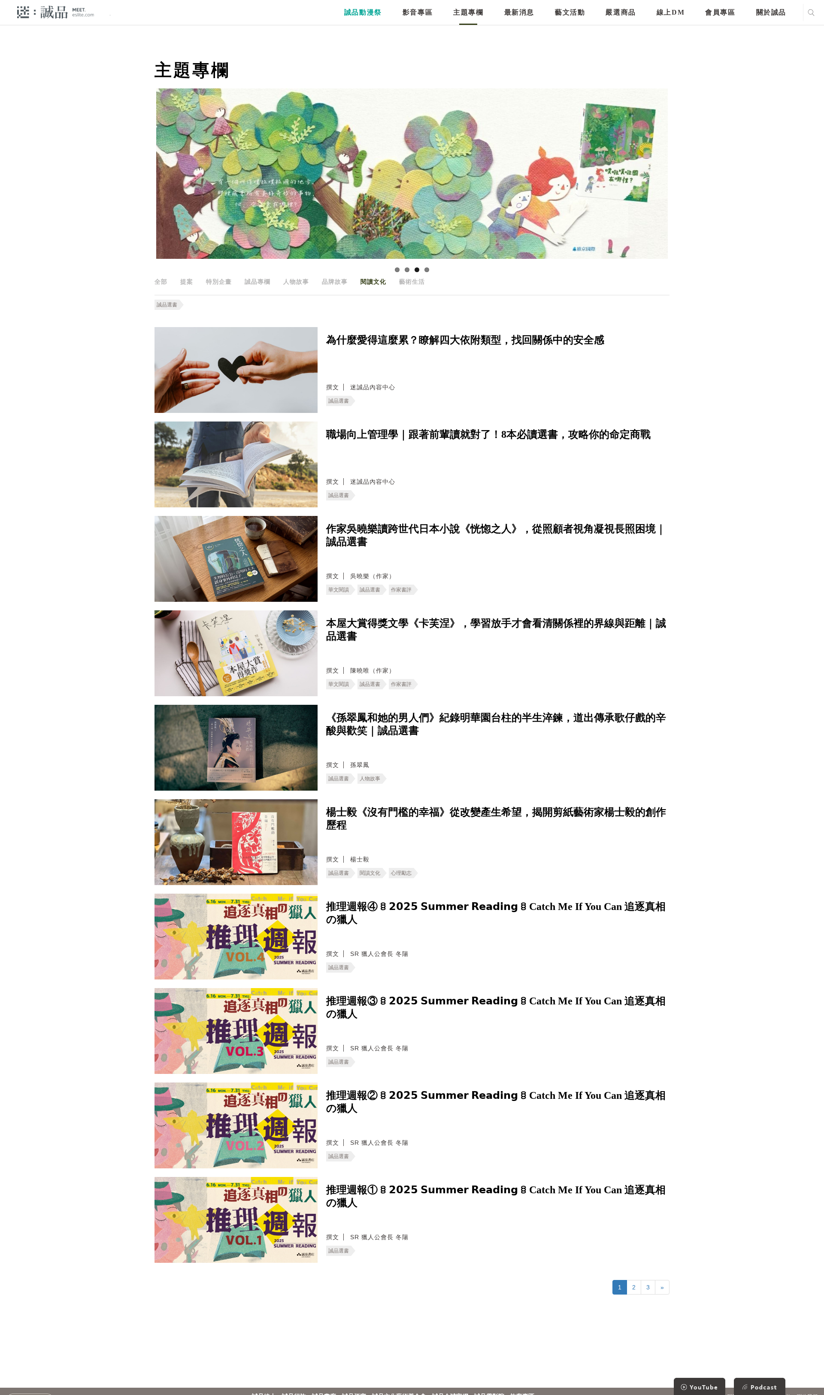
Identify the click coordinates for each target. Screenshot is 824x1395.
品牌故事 (335, 281)
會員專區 (720, 12)
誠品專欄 (257, 281)
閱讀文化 (373, 281)
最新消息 (519, 12)
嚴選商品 (621, 12)
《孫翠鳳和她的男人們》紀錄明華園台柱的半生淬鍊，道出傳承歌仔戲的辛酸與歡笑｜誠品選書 (496, 724)
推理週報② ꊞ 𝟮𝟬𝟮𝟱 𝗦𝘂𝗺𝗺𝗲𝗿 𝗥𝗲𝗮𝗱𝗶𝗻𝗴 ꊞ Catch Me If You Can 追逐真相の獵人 (496, 1102)
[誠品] (55, 12)
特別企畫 (219, 281)
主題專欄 (468, 12)
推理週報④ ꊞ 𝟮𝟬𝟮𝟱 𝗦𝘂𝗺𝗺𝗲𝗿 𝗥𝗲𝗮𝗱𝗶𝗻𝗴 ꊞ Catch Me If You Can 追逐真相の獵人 (496, 913)
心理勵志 (401, 873)
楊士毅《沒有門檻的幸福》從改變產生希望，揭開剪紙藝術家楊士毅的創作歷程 (496, 819)
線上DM (671, 12)
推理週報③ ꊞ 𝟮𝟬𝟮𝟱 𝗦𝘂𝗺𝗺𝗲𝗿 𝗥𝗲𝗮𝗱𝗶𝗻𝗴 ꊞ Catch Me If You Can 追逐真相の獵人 (496, 1007)
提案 (186, 281)
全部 (160, 281)
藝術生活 (412, 281)
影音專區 (418, 12)
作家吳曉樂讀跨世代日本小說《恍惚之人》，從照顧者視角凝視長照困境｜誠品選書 (496, 535)
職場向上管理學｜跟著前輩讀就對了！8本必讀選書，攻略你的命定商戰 (488, 434)
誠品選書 (167, 305)
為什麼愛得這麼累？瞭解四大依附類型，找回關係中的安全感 (465, 340)
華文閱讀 (338, 590)
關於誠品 (771, 12)
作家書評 (401, 590)
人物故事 (296, 281)
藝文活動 (570, 12)
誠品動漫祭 (363, 12)
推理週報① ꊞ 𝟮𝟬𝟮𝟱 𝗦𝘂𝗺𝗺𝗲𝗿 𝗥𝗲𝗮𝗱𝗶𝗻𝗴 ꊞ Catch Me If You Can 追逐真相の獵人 (496, 1196)
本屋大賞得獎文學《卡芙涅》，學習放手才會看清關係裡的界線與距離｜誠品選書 (496, 630)
